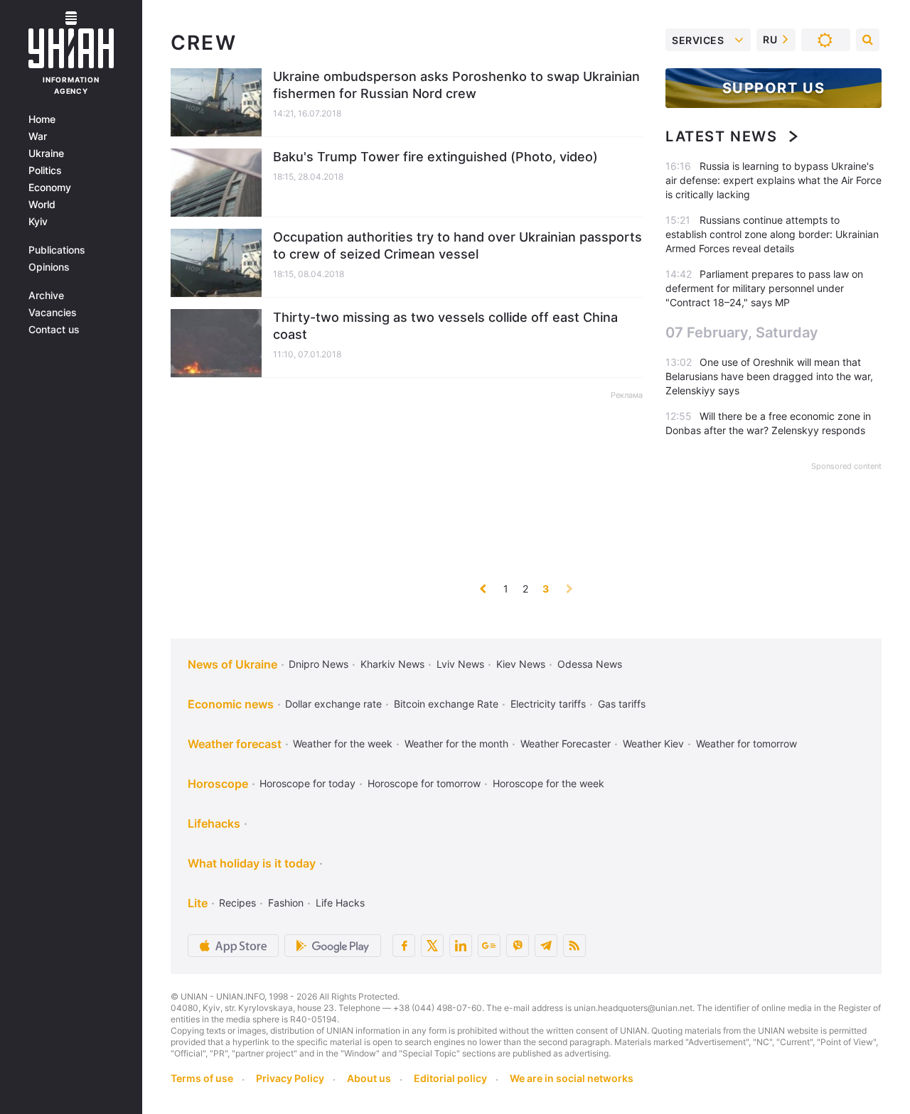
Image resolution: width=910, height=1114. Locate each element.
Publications (56, 250)
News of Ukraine (232, 664)
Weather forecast (235, 744)
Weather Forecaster (565, 743)
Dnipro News (318, 664)
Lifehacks (214, 823)
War (37, 136)
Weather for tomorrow (746, 743)
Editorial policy (450, 1078)
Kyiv (38, 221)
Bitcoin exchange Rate (446, 704)
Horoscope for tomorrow (424, 783)
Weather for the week (342, 743)
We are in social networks (571, 1078)
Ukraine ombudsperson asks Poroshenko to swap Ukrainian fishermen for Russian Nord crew (456, 85)
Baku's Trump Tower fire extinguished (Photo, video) (435, 156)
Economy (49, 187)
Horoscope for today (307, 783)
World (41, 204)
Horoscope (218, 784)
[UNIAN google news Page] (489, 945)
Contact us (54, 329)
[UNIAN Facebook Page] (403, 945)
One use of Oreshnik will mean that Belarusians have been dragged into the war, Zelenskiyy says (769, 376)
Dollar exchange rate (333, 704)
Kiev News (520, 664)
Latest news (721, 136)
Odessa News (589, 664)
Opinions (49, 267)
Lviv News (460, 664)
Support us (773, 88)
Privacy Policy (290, 1078)
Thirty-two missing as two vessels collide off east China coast (445, 326)
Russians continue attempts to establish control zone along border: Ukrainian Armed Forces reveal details (772, 234)
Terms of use (202, 1078)
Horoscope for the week (548, 783)
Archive (46, 295)
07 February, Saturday (741, 332)
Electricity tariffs (548, 704)
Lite (198, 903)
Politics (45, 170)
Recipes (237, 903)
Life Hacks (340, 903)
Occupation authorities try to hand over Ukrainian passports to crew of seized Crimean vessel (457, 245)
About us (369, 1078)
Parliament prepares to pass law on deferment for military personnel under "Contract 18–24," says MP (764, 288)
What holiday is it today (252, 863)
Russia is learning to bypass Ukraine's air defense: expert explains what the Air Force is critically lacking (773, 180)
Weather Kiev (653, 743)
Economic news (231, 704)
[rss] (574, 945)
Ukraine (46, 153)
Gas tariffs (622, 704)
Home (41, 119)
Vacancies (52, 312)
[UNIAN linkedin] (460, 945)
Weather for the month (456, 743)
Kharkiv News (392, 664)
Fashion (286, 903)
